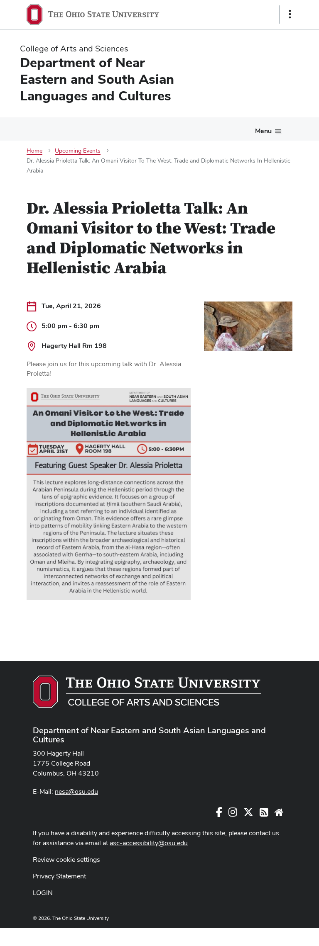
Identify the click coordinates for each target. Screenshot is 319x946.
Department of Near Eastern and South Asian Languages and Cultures (149, 735)
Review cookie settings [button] (66, 859)
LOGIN (43, 892)
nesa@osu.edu (76, 791)
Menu (263, 130)
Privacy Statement (59, 876)
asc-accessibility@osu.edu (149, 843)
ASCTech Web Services (260, 934)
